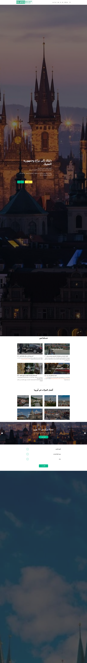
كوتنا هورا (50, 400)
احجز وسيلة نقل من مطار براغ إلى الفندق (26, 356)
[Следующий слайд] (85, 433)
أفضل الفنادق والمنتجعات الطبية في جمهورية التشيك (28, 375)
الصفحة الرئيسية (54, 2)
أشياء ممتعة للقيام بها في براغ (52, 375)
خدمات (62, 2)
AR (69, 2)
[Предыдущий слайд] (2, 433)
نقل (60, 2)
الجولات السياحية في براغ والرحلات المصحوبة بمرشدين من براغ (57, 356)
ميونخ (57, 414)
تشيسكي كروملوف (23, 400)
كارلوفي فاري (36, 400)
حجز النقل (29, 349)
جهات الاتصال (66, 2)
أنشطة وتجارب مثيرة (57, 368)
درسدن (30, 414)
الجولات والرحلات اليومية (57, 349)
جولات (58, 2)
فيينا (64, 400)
